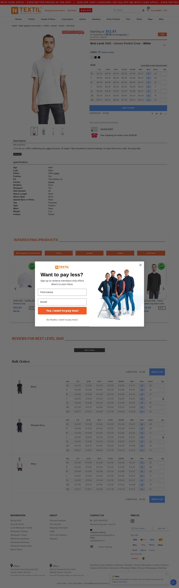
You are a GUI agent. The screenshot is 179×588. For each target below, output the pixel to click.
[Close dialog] (140, 265)
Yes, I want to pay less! (62, 311)
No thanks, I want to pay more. (62, 319)
